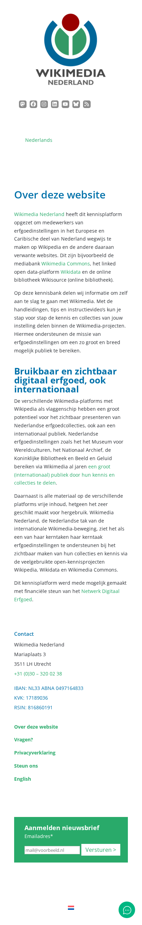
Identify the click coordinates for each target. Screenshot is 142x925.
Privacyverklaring (34, 752)
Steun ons (26, 765)
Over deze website (36, 726)
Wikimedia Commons (65, 263)
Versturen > (100, 850)
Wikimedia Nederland (39, 214)
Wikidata (71, 272)
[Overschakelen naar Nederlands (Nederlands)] (71, 907)
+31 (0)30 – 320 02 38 (38, 673)
